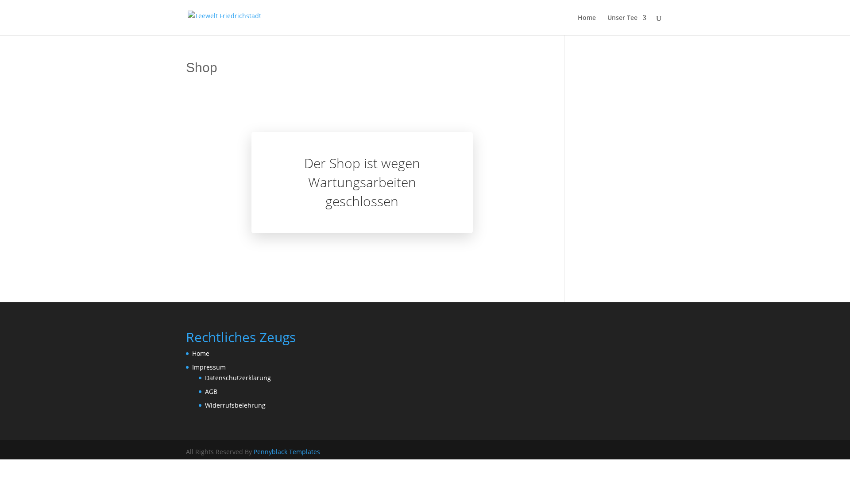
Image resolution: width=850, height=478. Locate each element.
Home (587, 18)
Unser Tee (622, 18)
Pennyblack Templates (287, 451)
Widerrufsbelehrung (235, 405)
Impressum (209, 367)
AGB (211, 391)
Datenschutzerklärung (238, 378)
